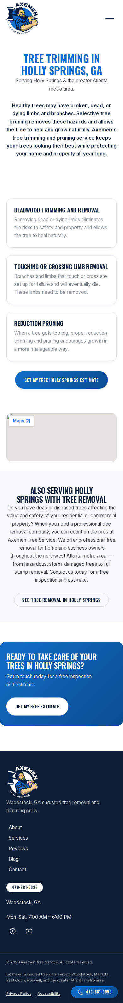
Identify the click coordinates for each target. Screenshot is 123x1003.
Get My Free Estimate (37, 706)
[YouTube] (29, 933)
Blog (14, 859)
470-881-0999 (25, 887)
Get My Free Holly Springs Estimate (61, 380)
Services (18, 838)
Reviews (18, 849)
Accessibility (49, 993)
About (15, 827)
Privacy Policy (18, 993)
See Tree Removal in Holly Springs (61, 599)
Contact (17, 870)
